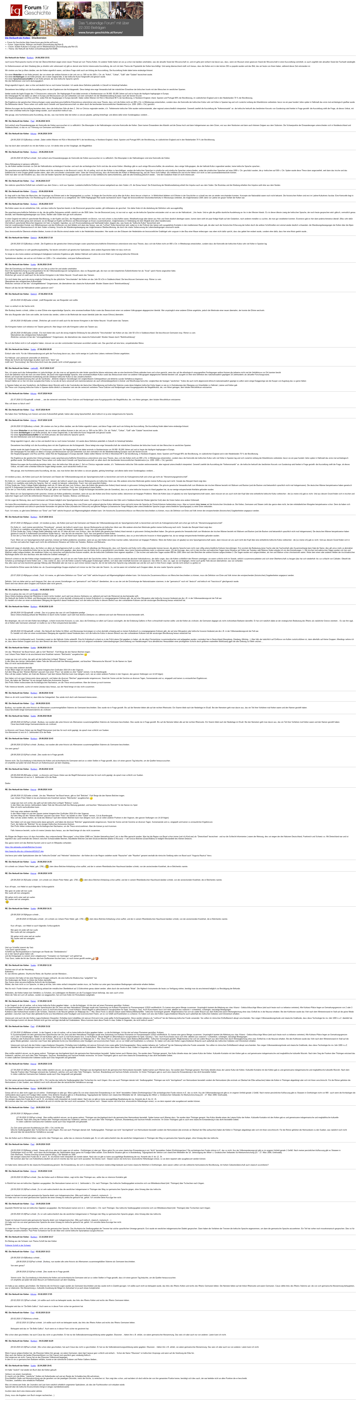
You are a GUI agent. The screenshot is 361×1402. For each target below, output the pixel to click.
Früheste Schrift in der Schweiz (18, 1245)
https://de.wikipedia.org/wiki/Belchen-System (23, 847)
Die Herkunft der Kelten (17, 38)
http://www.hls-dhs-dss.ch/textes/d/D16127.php (24, 851)
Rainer (33, 1001)
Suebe (33, 264)
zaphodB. (34, 368)
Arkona (33, 134)
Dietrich (34, 238)
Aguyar (33, 420)
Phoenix (34, 191)
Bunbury (30, 58)
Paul (32, 121)
